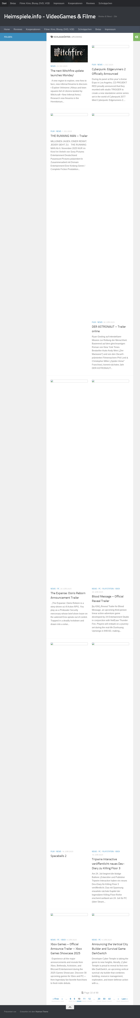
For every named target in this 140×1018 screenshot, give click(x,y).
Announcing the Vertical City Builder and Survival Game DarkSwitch (110, 948)
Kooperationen (75, 3)
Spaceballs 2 (58, 856)
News (53, 66)
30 (104, 998)
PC (58, 589)
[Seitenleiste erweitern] (136, 37)
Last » (125, 998)
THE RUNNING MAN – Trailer (69, 136)
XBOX (117, 589)
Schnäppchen (105, 3)
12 (89, 998)
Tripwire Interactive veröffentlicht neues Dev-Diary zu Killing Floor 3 (108, 863)
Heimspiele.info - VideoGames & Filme (49, 16)
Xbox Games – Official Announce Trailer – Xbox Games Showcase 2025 (66, 948)
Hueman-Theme (42, 1012)
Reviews (90, 3)
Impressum (59, 3)
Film (94, 65)
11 (84, 998)
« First (56, 998)
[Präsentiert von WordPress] (17, 1012)
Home (7, 29)
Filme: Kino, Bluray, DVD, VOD (35, 3)
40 (109, 998)
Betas (13, 3)
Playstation (108, 589)
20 (99, 998)
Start (4, 3)
